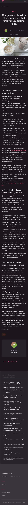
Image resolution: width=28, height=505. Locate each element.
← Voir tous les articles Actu (9, 362)
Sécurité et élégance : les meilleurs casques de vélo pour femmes (13, 408)
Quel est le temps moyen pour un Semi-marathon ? (13, 413)
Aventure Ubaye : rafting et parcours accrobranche (13, 448)
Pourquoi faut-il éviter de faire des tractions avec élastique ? (13, 396)
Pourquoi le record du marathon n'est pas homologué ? (14, 458)
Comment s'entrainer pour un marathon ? (12, 453)
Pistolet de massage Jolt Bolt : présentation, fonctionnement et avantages (12, 402)
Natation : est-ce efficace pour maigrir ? (14, 439)
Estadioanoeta (7, 473)
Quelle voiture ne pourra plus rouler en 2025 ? (13, 434)
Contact (4, 495)
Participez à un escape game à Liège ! (14, 444)
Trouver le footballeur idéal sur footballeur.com (12, 424)
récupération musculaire (18, 150)
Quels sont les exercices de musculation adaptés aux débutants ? (13, 419)
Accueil (3, 6)
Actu (7, 6)
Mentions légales (6, 492)
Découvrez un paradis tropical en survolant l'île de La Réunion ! (13, 383)
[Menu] (24, 1)
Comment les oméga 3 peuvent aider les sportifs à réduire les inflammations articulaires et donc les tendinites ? (14, 390)
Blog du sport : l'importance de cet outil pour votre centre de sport (13, 429)
